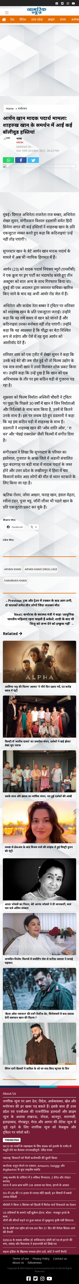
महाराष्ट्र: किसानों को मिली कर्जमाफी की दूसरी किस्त (30, 1158)
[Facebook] (56, 3)
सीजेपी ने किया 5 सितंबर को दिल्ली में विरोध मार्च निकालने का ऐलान (39, 1205)
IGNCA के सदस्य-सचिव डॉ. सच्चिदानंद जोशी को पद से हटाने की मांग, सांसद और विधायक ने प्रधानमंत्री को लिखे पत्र (37, 1242)
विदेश (23, 19)
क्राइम (51, 19)
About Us (18, 1262)
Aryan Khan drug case (41, 569)
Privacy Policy (41, 1258)
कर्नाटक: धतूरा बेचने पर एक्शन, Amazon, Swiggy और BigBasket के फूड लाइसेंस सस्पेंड (34, 1167)
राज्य (63, 19)
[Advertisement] (39, 65)
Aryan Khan (12, 569)
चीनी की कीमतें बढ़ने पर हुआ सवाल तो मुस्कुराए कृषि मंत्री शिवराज (38, 1220)
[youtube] (73, 3)
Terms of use (20, 1258)
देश (12, 19)
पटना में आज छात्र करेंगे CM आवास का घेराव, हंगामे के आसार (36, 1185)
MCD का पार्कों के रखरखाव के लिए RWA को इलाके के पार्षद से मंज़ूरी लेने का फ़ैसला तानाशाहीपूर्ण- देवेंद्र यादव (37, 1148)
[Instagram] (68, 3)
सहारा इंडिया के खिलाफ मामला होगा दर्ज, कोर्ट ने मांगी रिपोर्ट (35, 1251)
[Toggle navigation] (7, 13)
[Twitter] (62, 3)
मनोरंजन (19, 142)
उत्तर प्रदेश (37, 19)
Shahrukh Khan (15, 580)
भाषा (19, 138)
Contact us (60, 1258)
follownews (35, 1262)
